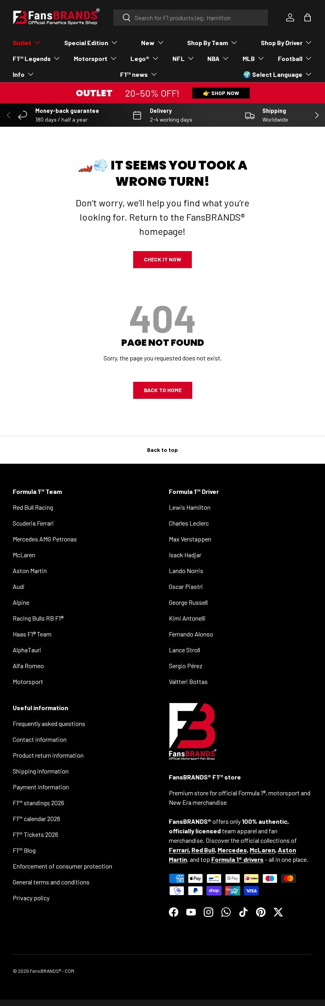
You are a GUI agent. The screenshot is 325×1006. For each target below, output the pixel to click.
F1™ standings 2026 (38, 802)
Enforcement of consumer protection (62, 866)
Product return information (48, 755)
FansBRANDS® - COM (52, 971)
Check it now (162, 259)
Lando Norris (186, 570)
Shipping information (41, 771)
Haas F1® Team (32, 634)
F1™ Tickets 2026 (35, 834)
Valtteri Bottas (188, 681)
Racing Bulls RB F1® (38, 618)
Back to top (162, 449)
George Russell (188, 602)
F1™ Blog (24, 850)
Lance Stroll (184, 650)
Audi (19, 586)
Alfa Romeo (28, 665)
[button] (307, 17)
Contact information (40, 739)
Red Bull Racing (33, 507)
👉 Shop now (221, 93)
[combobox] (190, 18)
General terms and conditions (51, 882)
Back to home (163, 390)
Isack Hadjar (185, 554)
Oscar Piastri (186, 586)
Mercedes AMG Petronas (45, 539)
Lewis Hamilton (189, 507)
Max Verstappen (190, 539)
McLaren (24, 554)
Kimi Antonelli (187, 618)
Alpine (21, 602)
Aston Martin (30, 570)
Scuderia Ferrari (33, 523)
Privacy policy (31, 897)
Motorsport (28, 681)
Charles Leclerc (189, 523)
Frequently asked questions (49, 723)
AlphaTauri (27, 650)
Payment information (41, 787)
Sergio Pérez (186, 665)
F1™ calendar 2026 (36, 818)
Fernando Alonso (191, 634)
